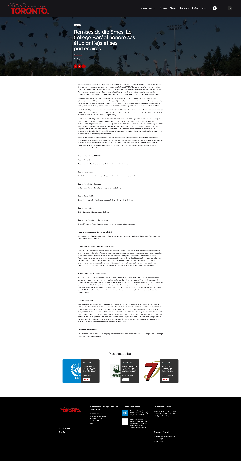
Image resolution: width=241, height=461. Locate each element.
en (230, 8)
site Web (98, 115)
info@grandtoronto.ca (162, 416)
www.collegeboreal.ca (148, 334)
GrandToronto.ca (96, 414)
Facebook (81, 336)
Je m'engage (158, 441)
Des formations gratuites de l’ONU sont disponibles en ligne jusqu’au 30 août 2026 (89, 369)
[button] (215, 8)
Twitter (98, 336)
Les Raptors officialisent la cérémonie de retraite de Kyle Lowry (167, 369)
